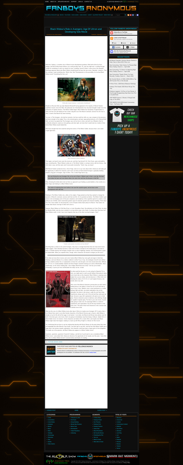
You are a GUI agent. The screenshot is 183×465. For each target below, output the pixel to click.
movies (56, 342)
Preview (119, 441)
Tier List (96, 437)
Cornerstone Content (122, 424)
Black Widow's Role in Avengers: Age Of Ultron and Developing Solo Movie (76, 30)
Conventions (51, 420)
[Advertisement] (91, 21)
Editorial (119, 426)
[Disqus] (76, 383)
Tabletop (50, 433)
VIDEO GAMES (75, 15)
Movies (50, 426)
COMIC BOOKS (83, 15)
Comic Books (51, 422)
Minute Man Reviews (76, 424)
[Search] (125, 15)
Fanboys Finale (98, 420)
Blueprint (119, 417)
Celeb (49, 417)
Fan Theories (97, 422)
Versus (118, 448)
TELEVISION (67, 15)
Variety (49, 441)
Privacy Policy (126, 462)
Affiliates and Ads (63, 1)
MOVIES (62, 15)
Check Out (119, 420)
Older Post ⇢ (102, 410)
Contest (119, 422)
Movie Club (74, 426)
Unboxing (73, 433)
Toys (49, 439)
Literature (50, 424)
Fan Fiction (119, 428)
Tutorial (119, 446)
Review (119, 444)
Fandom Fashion (98, 426)
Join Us (80, 1)
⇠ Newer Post (51, 410)
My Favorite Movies (99, 433)
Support (74, 1)
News (118, 437)
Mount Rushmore (98, 430)
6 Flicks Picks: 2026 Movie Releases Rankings (123, 83)
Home (47, 1)
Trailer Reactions (75, 430)
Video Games (51, 444)
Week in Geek (97, 439)
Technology (51, 435)
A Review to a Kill (75, 417)
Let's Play (119, 433)
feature (50, 342)
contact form (92, 352)
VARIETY (90, 15)
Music (49, 428)
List (117, 435)
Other (49, 430)
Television (50, 437)
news (60, 342)
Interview (119, 430)
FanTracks (73, 420)
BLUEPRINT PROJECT (98, 15)
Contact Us (88, 1)
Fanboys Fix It (97, 424)
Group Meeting (75, 422)
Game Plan (97, 428)
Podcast (119, 439)
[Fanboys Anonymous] (91, 8)
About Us (53, 1)
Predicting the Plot (98, 435)
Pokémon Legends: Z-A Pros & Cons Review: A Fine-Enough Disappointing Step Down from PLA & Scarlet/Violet (123, 93)
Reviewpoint (74, 428)
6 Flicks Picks (97, 417)
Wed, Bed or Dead (98, 441)
